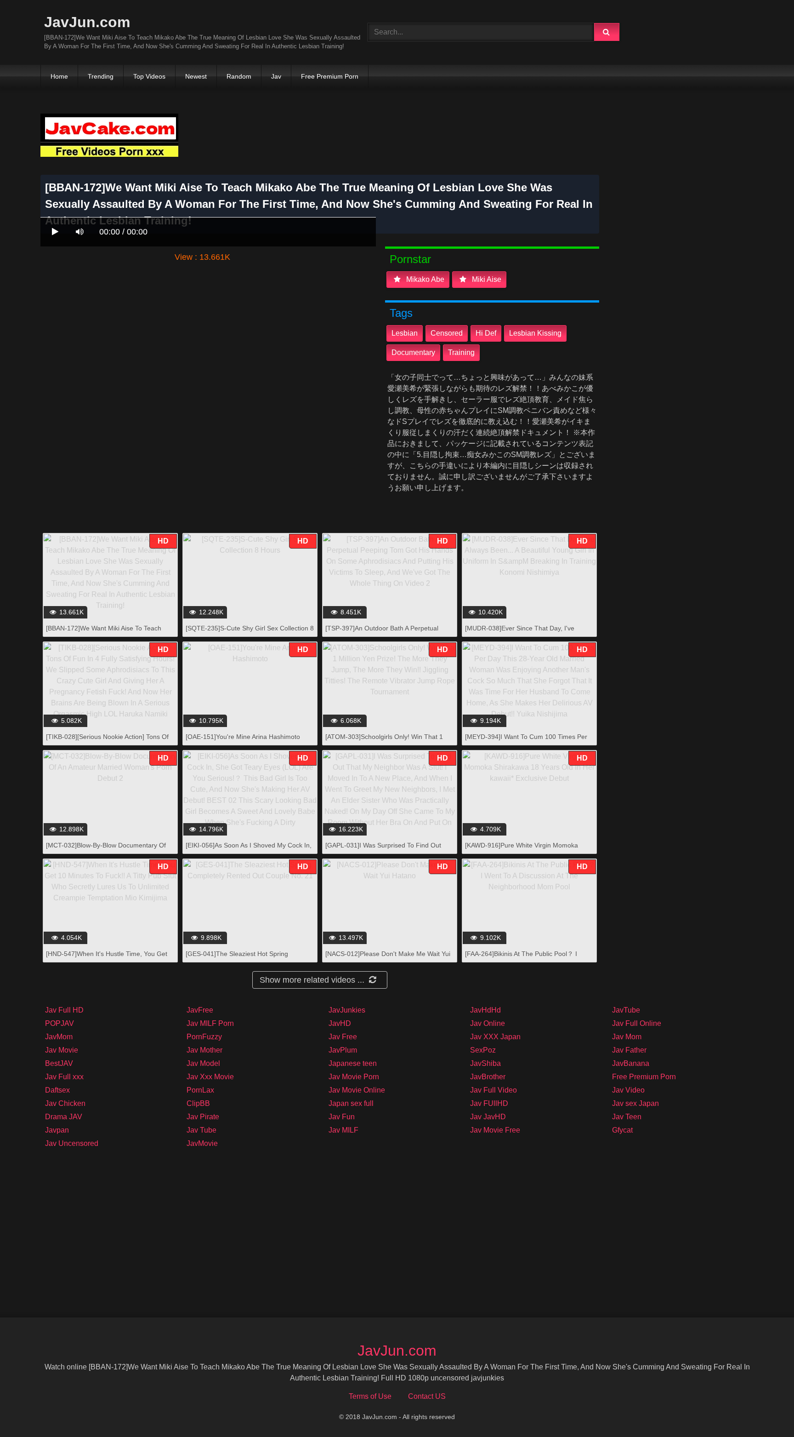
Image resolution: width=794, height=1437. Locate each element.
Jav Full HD (64, 1010)
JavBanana (630, 1063)
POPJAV (59, 1023)
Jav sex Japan (635, 1103)
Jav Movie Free (495, 1130)
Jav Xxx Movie (210, 1077)
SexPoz (483, 1050)
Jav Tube (201, 1130)
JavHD (340, 1023)
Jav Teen (626, 1117)
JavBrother (487, 1077)
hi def (486, 333)
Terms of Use (370, 1396)
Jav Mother (204, 1050)
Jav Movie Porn (354, 1077)
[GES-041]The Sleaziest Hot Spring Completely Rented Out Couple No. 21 (241, 958)
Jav (276, 76)
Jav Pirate (203, 1117)
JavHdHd (485, 1010)
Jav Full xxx (64, 1077)
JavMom (59, 1037)
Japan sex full (351, 1103)
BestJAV (59, 1063)
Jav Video (628, 1090)
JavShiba (485, 1063)
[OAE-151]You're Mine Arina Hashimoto (243, 736)
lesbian (404, 333)
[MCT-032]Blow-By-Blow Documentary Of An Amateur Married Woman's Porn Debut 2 (110, 850)
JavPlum (343, 1050)
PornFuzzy (204, 1037)
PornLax (200, 1090)
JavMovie (202, 1143)
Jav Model (203, 1063)
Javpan (57, 1130)
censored (447, 333)
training (461, 352)
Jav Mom (626, 1037)
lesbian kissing (535, 333)
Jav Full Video (493, 1090)
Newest (196, 76)
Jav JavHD (488, 1117)
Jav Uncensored (71, 1143)
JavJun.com (87, 22)
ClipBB (198, 1103)
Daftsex (57, 1090)
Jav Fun (342, 1117)
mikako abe (424, 279)
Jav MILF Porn (210, 1023)
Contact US (427, 1396)
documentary (413, 352)
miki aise (485, 279)
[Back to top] (763, 1410)
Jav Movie (61, 1050)
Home (59, 76)
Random (239, 76)
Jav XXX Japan (495, 1037)
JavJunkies (347, 1010)
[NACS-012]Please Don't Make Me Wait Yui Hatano (387, 958)
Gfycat (622, 1130)
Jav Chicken (65, 1103)
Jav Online (487, 1023)
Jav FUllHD (489, 1103)
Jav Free (343, 1037)
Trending (100, 76)
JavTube (626, 1010)
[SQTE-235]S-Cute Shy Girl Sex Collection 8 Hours (250, 632)
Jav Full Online (636, 1023)
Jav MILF (343, 1130)
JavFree (200, 1010)
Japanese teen (353, 1063)
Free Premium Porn (329, 76)
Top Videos (149, 76)
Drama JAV (63, 1117)
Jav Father (629, 1050)
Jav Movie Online (357, 1090)
